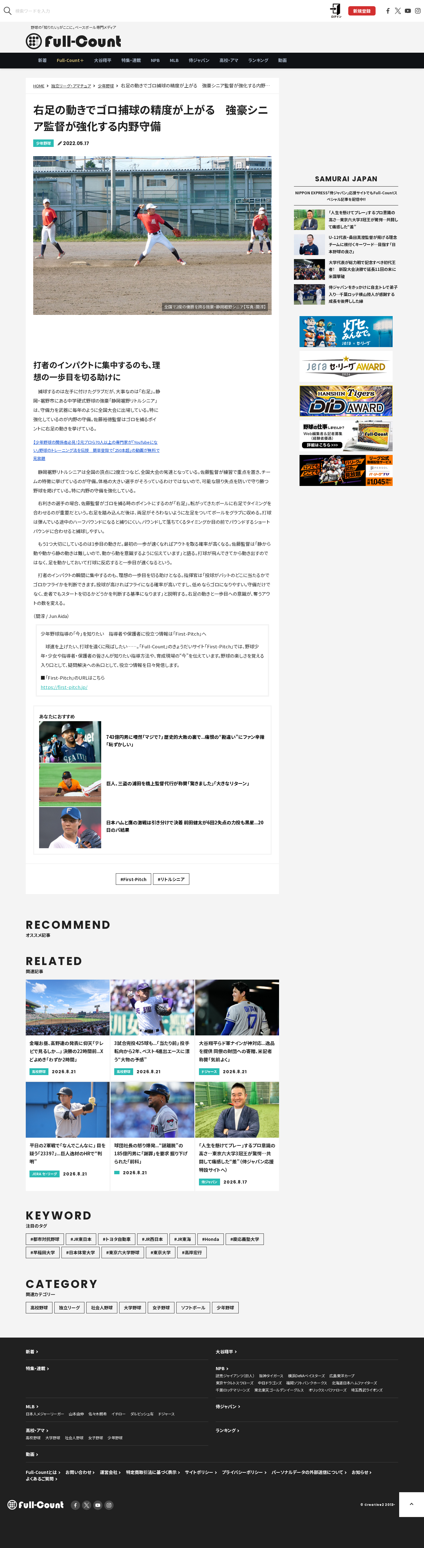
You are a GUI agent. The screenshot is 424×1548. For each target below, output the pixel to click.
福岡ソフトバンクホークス (306, 1382)
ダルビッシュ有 (142, 1413)
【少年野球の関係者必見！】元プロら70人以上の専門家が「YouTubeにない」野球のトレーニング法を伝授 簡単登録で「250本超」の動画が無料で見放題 (96, 450)
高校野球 (39, 1307)
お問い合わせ (78, 1472)
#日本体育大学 (80, 1252)
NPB (155, 60)
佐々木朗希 (97, 1413)
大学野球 (132, 1307)
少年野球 (106, 86)
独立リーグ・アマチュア (71, 86)
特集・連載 (131, 60)
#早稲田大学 (42, 1252)
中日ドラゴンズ (270, 1382)
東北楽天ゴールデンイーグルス (279, 1389)
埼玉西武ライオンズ (366, 1389)
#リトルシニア (171, 879)
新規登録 (362, 11)
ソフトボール (193, 1307)
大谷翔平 (102, 60)
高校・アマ (228, 60)
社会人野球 (102, 1307)
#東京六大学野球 (122, 1252)
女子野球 (161, 1307)
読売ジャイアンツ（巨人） (235, 1375)
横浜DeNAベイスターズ (306, 1375)
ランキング (258, 60)
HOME (38, 86)
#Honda (210, 1239)
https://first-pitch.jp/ (64, 687)
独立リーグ (69, 1307)
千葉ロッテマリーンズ (233, 1389)
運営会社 (108, 1472)
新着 (42, 60)
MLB (174, 60)
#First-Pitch (133, 879)
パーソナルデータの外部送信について (307, 1472)
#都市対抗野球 (44, 1239)
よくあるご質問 (40, 1478)
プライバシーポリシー (242, 1472)
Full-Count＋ (70, 60)
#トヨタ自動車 (117, 1239)
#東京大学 (161, 1252)
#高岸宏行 (192, 1252)
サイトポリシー (199, 1472)
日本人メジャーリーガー (45, 1413)
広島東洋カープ (341, 1375)
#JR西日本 (152, 1239)
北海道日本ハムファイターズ (354, 1382)
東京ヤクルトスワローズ (234, 1382)
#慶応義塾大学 (244, 1239)
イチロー (118, 1413)
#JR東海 (182, 1239)
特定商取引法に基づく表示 (151, 1472)
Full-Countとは (41, 1472)
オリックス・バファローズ (327, 1389)
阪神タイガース (271, 1375)
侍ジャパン (199, 60)
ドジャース (166, 1413)
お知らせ (360, 1472)
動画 (282, 60)
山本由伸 (76, 1413)
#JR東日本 (81, 1239)
